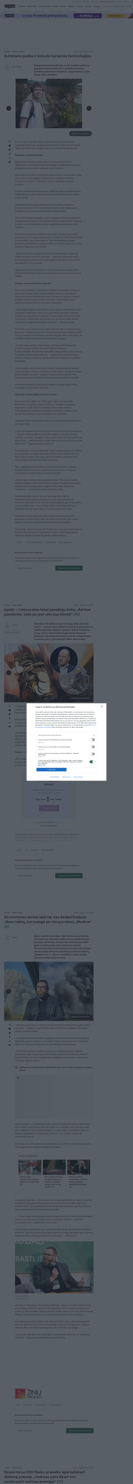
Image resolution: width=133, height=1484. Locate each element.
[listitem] (66, 735)
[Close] (102, 707)
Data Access (66, 777)
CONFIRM (51, 769)
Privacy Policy (78, 777)
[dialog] (66, 742)
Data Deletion (54, 777)
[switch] (92, 739)
